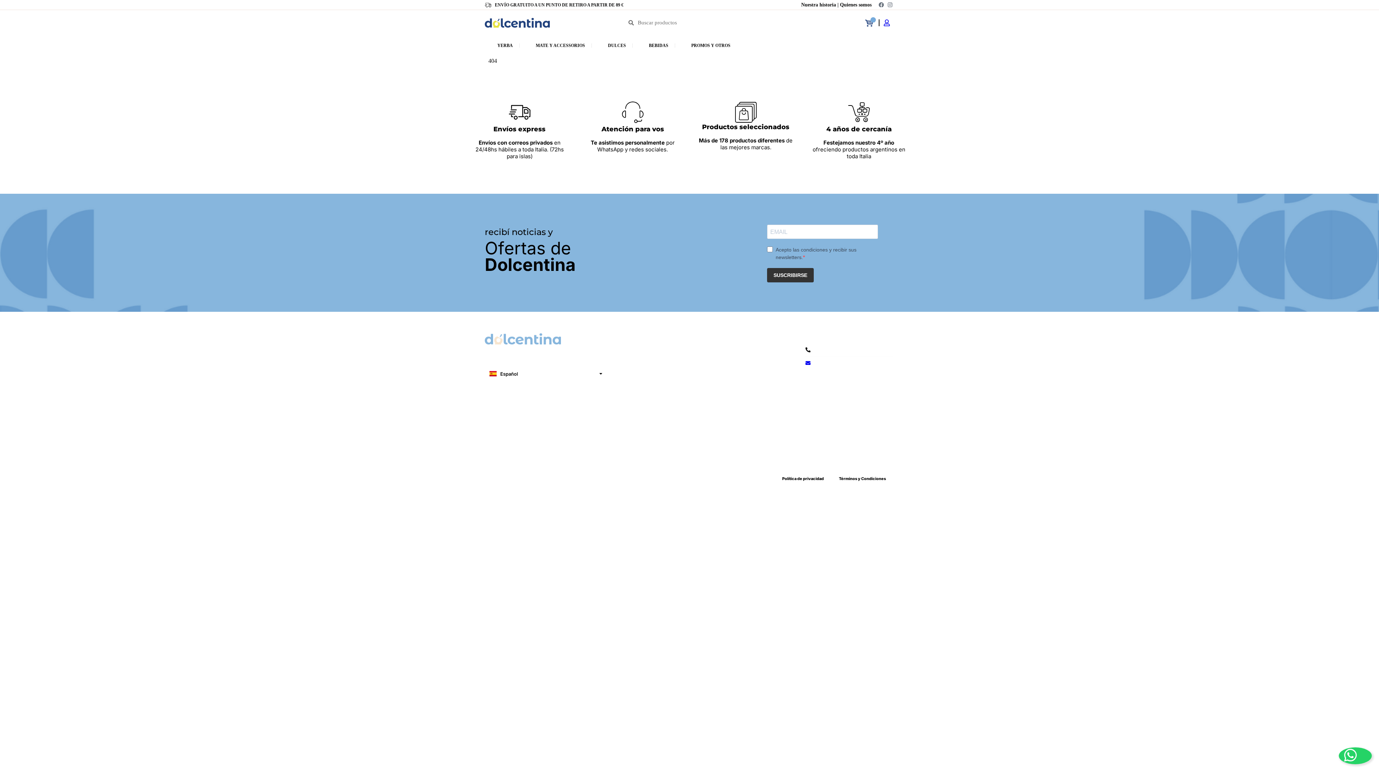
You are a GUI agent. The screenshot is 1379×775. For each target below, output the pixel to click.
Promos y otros (710, 45)
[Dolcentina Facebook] (881, 5)
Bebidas (658, 45)
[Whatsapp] (1355, 755)
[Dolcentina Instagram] (890, 5)
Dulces (617, 45)
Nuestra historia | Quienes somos (836, 5)
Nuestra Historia (516, 449)
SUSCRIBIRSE (790, 275)
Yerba (505, 45)
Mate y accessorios (560, 45)
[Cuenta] (889, 22)
